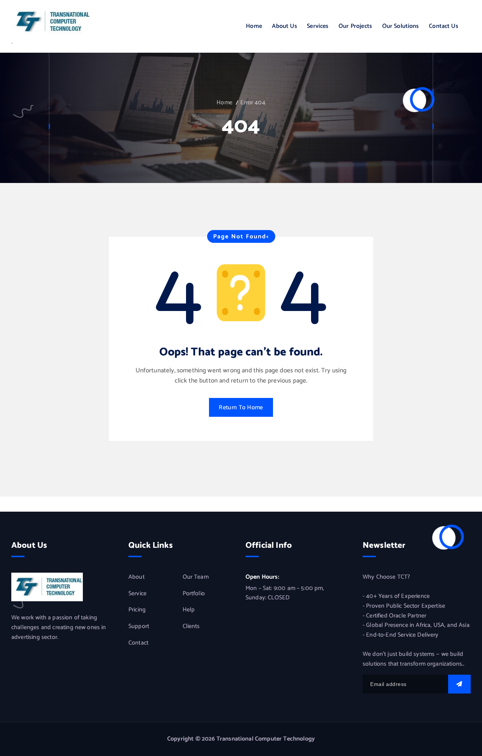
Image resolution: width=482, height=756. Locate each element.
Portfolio (194, 594)
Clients (191, 626)
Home (254, 26)
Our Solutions (400, 26)
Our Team (196, 577)
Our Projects (355, 26)
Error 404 (252, 103)
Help (189, 610)
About (136, 577)
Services (317, 26)
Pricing (137, 610)
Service (137, 594)
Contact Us (443, 26)
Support (138, 626)
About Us (284, 26)
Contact (138, 643)
